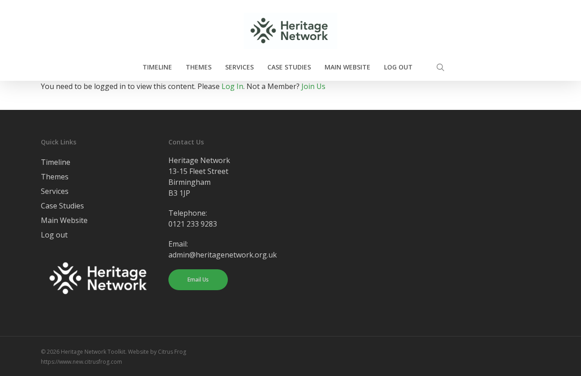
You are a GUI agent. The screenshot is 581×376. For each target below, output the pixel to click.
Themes (55, 177)
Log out (54, 235)
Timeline (55, 162)
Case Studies (62, 206)
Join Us (313, 86)
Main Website (64, 220)
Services (55, 191)
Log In (232, 86)
